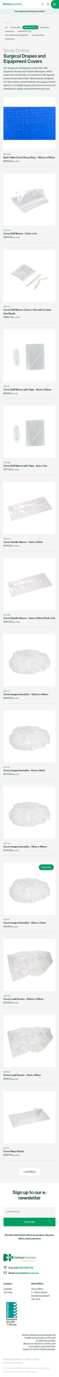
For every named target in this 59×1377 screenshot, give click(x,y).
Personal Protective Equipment (16, 35)
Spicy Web (31, 1371)
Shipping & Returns (13, 1359)
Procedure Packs (38, 35)
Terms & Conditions (13, 1362)
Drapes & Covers (30, 27)
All (6, 27)
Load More (30, 1171)
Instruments (9, 31)
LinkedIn (7, 1288)
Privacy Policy (32, 1359)
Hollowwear (44, 27)
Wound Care (9, 39)
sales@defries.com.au (26, 1272)
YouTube (7, 1292)
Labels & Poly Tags (25, 31)
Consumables (15, 27)
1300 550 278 (25, 1267)
